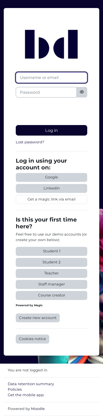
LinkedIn (52, 188)
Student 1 (51, 251)
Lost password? (30, 142)
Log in (51, 130)
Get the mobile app (26, 395)
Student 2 (51, 262)
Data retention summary (31, 384)
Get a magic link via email (52, 199)
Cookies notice (32, 339)
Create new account (37, 318)
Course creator (51, 295)
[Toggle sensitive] (81, 92)
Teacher (51, 273)
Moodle (38, 408)
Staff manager (51, 284)
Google (51, 177)
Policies (15, 389)
